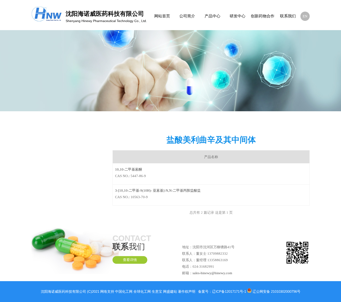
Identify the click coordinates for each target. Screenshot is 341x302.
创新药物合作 (262, 16)
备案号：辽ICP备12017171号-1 (222, 291)
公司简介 (187, 16)
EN (305, 16)
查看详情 (130, 260)
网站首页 (162, 16)
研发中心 (237, 16)
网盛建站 (170, 291)
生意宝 (157, 291)
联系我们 (288, 16)
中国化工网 (123, 291)
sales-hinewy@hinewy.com (212, 273)
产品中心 (212, 16)
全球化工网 (142, 291)
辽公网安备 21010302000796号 (276, 291)
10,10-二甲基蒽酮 (128, 169)
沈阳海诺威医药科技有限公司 (63, 291)
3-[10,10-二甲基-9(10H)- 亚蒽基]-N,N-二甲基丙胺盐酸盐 (158, 190)
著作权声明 (186, 291)
